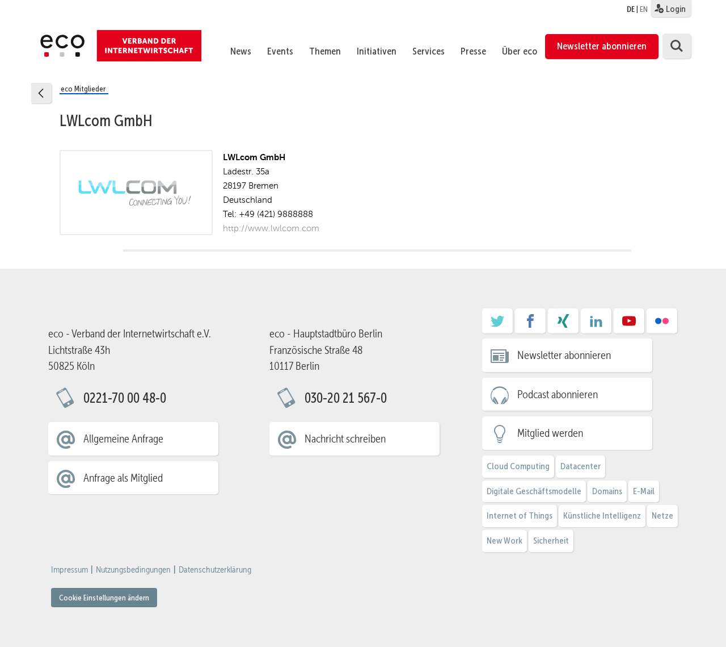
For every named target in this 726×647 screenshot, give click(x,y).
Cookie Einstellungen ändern (104, 597)
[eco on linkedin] (596, 324)
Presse (473, 51)
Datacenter (580, 466)
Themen (325, 51)
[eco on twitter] (497, 324)
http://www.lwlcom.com (271, 228)
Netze (662, 515)
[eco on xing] (563, 324)
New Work (504, 540)
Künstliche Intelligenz (602, 515)
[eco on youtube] (629, 324)
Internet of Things (519, 515)
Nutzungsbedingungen (133, 570)
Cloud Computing (518, 466)
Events (280, 51)
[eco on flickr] (662, 324)
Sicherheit (551, 540)
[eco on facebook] (530, 324)
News (240, 51)
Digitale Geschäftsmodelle (534, 491)
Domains (607, 491)
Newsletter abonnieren (602, 46)
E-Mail (644, 491)
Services (428, 51)
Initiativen (376, 51)
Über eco (519, 51)
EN (644, 9)
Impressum (69, 570)
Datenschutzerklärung (215, 570)
